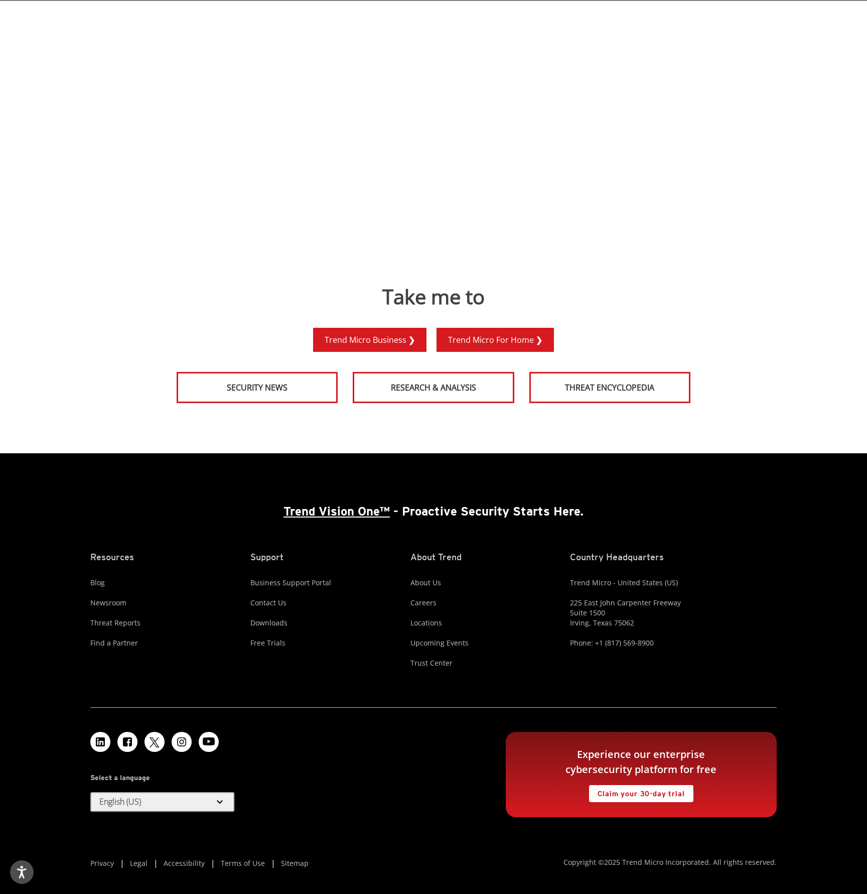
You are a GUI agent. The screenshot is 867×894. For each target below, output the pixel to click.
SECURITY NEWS (232, 383)
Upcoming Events (439, 643)
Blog (97, 582)
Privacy (102, 863)
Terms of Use (243, 863)
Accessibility (184, 863)
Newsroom (108, 602)
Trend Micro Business (366, 339)
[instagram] (182, 742)
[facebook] (127, 742)
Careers (423, 602)
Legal (139, 863)
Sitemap (295, 863)
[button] (162, 802)
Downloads (268, 622)
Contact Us (268, 602)
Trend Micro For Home (492, 339)
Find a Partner (114, 643)
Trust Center (431, 663)
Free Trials (267, 643)
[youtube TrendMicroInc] (209, 742)
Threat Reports (115, 622)
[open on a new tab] (154, 742)
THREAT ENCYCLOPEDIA (609, 387)
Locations (426, 622)
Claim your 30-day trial (636, 791)
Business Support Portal (290, 582)
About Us (425, 582)
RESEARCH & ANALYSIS (433, 387)
